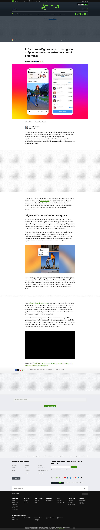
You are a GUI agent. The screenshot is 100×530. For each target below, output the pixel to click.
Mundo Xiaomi (15, 509)
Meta (63, 369)
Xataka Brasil (15, 519)
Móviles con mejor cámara (59, 456)
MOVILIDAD (45, 14)
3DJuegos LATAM (27, 517)
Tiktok (78, 14)
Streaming (14, 465)
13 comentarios (30, 61)
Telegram (80, 14)
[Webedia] (16, 494)
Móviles (14, 467)
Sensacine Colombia (37, 520)
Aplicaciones (33, 369)
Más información (60, 528)
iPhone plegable (36, 456)
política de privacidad (69, 469)
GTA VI (46, 40)
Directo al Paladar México (49, 518)
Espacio (40, 465)
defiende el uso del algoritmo (38, 303)
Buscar (85, 488)
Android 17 (44, 456)
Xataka (50, 6)
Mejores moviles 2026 (26, 456)
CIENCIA (38, 14)
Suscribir (73, 466)
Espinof (36, 502)
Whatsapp (60, 40)
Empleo (27, 473)
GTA (65, 40)
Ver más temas (16, 478)
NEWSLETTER (61, 14)
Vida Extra (25, 502)
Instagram (82, 14)
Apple (13, 470)
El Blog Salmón (82, 500)
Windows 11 (41, 473)
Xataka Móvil (15, 502)
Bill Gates (25, 40)
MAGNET (53, 14)
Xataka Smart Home (15, 506)
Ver (50, 406)
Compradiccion (71, 504)
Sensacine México (38, 517)
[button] (34, 126)
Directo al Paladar (49, 500)
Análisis (27, 465)
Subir (84, 494)
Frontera (54, 40)
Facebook (36, 61)
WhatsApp (75, 14)
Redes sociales (41, 369)
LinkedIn (78, 477)
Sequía (30, 40)
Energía (27, 467)
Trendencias (70, 500)
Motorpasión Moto (61, 502)
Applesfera (14, 504)
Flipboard (40, 61)
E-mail (42, 61)
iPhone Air (41, 40)
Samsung (27, 470)
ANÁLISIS (18, 14)
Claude (50, 456)
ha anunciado (44, 201)
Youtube (85, 14)
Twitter (87, 14)
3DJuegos (25, 500)
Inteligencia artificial (43, 470)
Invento (35, 40)
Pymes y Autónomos (81, 503)
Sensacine (37, 500)
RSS (73, 477)
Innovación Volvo (52, 17)
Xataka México (15, 517)
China (13, 473)
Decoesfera (70, 502)
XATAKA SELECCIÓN (28, 14)
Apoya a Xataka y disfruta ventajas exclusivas (73, 482)
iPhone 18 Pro (70, 456)
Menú (15, 9)
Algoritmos (57, 369)
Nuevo (84, 9)
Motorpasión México (59, 518)
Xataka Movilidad (42, 467)
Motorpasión (59, 500)
